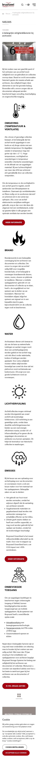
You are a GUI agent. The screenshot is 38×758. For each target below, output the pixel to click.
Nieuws (8, 14)
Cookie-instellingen (15, 747)
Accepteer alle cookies (16, 753)
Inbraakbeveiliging (13, 623)
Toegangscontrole (13, 628)
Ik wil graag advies (15, 686)
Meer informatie (13, 222)
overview (19, 698)
